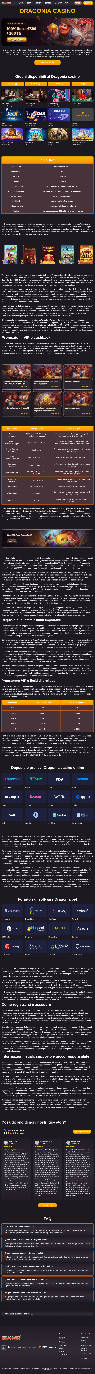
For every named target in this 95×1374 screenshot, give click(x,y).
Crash (58, 84)
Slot (81, 84)
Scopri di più (47, 1205)
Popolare (11, 84)
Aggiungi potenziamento (82, 1132)
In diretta (34, 84)
